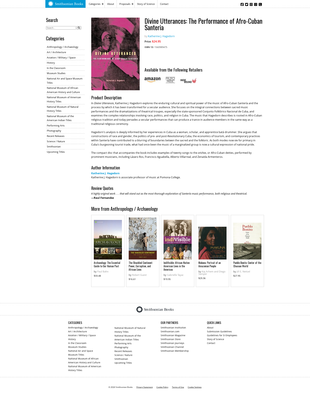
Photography (54, 130)
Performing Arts (56, 125)
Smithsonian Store (171, 339)
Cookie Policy (162, 387)
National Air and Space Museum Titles (65, 80)
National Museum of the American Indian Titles (60, 118)
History (51, 62)
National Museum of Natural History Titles (62, 109)
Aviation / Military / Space (61, 57)
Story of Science (146, 4)
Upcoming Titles (56, 151)
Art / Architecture (56, 52)
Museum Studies (56, 73)
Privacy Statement (144, 387)
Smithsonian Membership (175, 350)
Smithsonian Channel (172, 346)
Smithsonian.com (170, 331)
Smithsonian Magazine (173, 335)
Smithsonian (54, 146)
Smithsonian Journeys (172, 343)
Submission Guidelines (219, 331)
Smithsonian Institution (173, 327)
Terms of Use (178, 387)
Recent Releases (55, 136)
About (110, 4)
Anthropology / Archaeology (62, 46)
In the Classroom (56, 68)
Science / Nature (56, 141)
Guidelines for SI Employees (222, 335)
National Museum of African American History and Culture (63, 90)
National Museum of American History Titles (64, 99)
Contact (164, 4)
